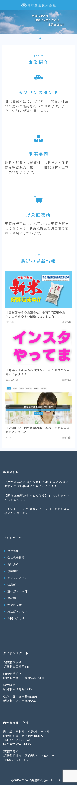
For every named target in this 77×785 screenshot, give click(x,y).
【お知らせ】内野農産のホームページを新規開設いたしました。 (37, 511)
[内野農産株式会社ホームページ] (38, 5)
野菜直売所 (14, 605)
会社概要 (13, 551)
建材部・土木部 (17, 591)
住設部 (11, 584)
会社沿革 (13, 564)
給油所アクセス (17, 611)
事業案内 (13, 571)
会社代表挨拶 (16, 557)
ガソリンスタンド (19, 578)
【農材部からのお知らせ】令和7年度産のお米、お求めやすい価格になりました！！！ (37, 484)
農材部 (11, 598)
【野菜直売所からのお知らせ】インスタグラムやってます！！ (37, 497)
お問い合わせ (16, 618)
